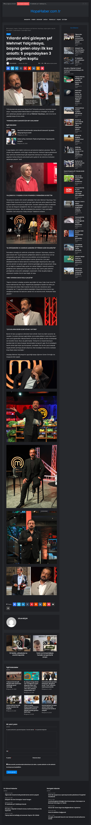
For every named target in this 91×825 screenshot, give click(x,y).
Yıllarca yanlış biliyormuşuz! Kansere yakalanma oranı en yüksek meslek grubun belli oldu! (31, 708)
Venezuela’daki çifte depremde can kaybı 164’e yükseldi (79, 191)
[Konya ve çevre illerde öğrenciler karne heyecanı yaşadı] (69, 122)
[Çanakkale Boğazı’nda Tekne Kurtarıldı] (69, 247)
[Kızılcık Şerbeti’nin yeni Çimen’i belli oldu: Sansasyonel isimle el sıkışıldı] (49, 699)
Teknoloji (52, 19)
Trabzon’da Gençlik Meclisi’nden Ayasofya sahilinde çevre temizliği (13, 684)
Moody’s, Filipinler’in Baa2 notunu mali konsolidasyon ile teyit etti (73, 70)
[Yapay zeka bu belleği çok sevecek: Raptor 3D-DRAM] (69, 79)
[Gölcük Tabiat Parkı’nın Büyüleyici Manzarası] (69, 259)
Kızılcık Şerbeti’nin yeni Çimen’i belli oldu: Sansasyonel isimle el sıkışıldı (49, 707)
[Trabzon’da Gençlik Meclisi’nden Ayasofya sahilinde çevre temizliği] (14, 676)
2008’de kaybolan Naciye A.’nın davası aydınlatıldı (79, 151)
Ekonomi (39, 19)
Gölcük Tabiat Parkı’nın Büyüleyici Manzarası (79, 259)
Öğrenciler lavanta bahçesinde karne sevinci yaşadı (79, 38)
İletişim (64, 19)
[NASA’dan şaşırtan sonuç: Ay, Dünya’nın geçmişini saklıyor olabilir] (69, 93)
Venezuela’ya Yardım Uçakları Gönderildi (79, 110)
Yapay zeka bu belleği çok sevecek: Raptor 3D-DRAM (80, 80)
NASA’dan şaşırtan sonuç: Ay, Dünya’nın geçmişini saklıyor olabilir (78, 96)
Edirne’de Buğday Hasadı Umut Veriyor (79, 138)
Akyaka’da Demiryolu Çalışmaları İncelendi (79, 271)
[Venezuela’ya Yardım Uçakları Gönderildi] (69, 110)
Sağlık (45, 19)
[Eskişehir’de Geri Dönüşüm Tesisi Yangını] (69, 50)
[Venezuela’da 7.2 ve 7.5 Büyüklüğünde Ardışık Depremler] (69, 219)
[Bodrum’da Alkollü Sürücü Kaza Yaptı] (69, 163)
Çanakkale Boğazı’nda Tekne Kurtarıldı (78, 247)
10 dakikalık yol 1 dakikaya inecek (79, 60)
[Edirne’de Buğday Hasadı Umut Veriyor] (69, 138)
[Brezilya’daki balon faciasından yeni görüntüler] (69, 233)
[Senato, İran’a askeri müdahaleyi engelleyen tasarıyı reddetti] (69, 204)
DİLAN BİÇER (13, 63)
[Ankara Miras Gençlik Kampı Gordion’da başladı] (14, 699)
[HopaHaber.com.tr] (45, 11)
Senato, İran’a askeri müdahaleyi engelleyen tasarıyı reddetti (79, 206)
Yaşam (59, 19)
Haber (33, 19)
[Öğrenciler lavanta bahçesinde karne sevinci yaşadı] (69, 37)
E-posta (9, 757)
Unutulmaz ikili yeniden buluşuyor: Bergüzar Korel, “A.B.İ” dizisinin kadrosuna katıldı (49, 684)
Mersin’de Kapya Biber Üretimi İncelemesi (79, 178)
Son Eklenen (74, 28)
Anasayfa (27, 19)
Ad (7, 751)
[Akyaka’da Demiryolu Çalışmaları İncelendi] (69, 271)
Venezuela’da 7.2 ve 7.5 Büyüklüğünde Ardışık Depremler (79, 221)
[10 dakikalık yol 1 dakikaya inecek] (69, 60)
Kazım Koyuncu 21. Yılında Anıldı (74, 171)
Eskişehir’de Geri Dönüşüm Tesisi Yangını (79, 50)
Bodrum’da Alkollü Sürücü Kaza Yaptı (79, 163)
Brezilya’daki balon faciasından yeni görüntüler (79, 234)
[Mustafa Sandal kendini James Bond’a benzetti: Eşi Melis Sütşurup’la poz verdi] (11, 132)
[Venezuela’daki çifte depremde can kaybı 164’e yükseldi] (69, 190)
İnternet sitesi (37, 757)
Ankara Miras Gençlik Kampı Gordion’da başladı (13, 707)
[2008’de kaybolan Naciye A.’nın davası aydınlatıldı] (69, 149)
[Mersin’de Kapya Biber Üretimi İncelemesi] (69, 178)
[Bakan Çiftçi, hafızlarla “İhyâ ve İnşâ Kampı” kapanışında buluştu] (11, 141)
